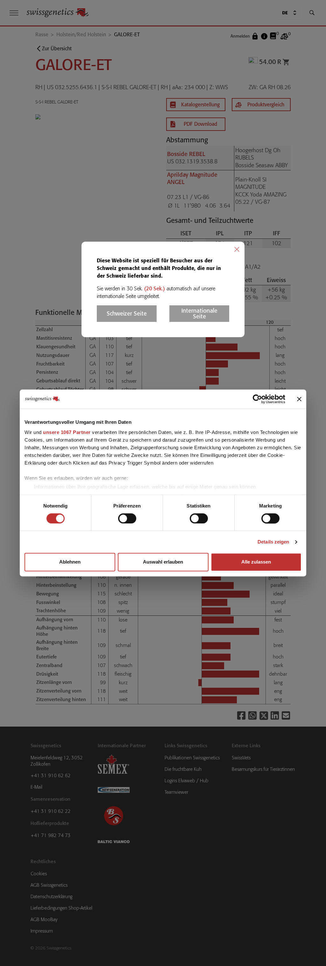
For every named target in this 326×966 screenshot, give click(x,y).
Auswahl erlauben (163, 562)
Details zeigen (273, 541)
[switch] (127, 518)
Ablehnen (70, 562)
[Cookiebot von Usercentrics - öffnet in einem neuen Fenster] (257, 399)
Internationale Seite (199, 313)
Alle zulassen (256, 562)
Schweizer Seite (127, 313)
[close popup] (236, 249)
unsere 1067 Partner (67, 432)
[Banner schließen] (299, 399)
